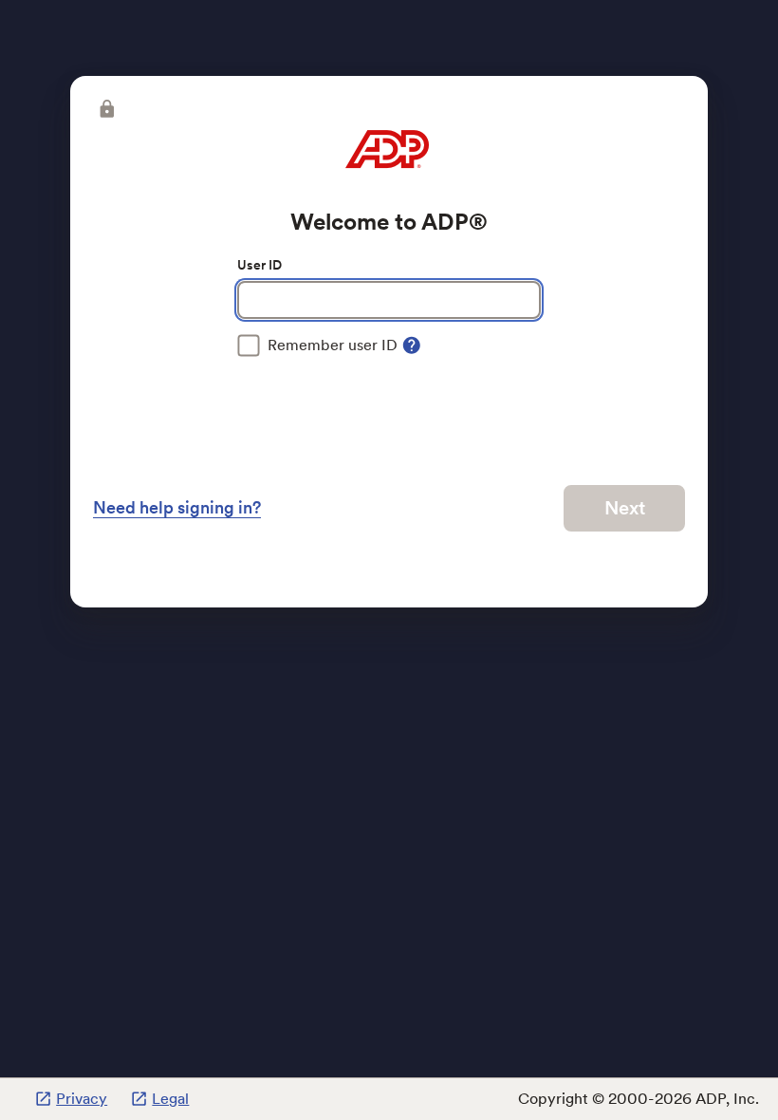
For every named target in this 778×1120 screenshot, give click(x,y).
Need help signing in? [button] (177, 507)
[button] (105, 110)
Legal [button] (170, 1099)
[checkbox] (317, 345)
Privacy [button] (81, 1099)
